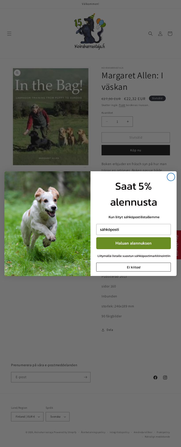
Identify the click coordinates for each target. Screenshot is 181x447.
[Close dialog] (171, 177)
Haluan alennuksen (133, 243)
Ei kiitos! (133, 267)
